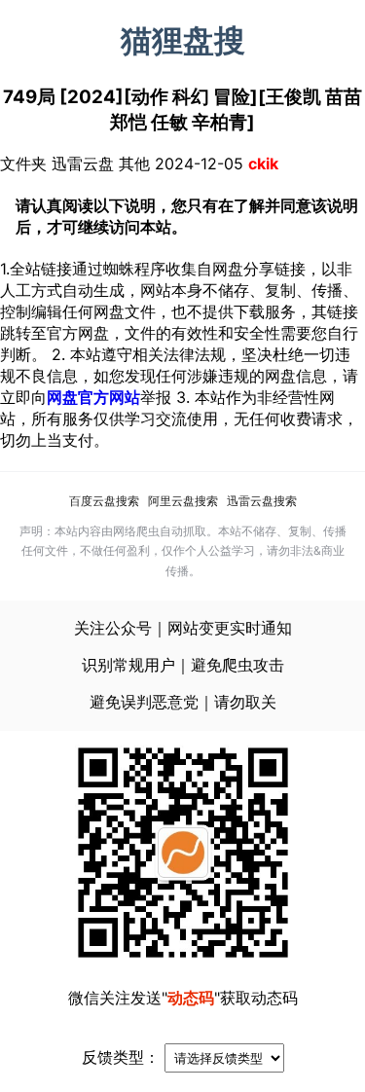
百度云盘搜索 (104, 500)
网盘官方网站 (93, 397)
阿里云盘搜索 (183, 500)
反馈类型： (121, 1057)
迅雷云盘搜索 (262, 500)
